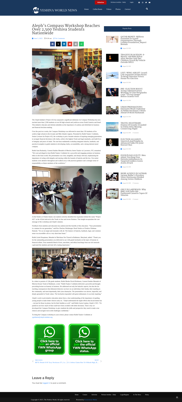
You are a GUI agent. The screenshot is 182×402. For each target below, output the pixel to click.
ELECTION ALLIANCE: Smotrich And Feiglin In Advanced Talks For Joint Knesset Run (132, 142)
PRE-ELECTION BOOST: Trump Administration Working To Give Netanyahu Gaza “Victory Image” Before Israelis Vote (134, 92)
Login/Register (124, 394)
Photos (118, 9)
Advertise (94, 394)
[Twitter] (146, 2)
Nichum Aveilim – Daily (118, 2)
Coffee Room (97, 9)
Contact (128, 9)
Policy (147, 394)
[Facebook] (139, 2)
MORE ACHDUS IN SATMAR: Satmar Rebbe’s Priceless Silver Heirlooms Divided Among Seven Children (134, 176)
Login (131, 2)
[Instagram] (142, 2)
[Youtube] (149, 2)
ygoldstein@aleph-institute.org (42, 317)
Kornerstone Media (90, 400)
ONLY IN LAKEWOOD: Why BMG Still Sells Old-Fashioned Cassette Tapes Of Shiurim (134, 192)
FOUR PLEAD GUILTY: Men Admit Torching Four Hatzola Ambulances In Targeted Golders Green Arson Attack (133, 159)
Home (86, 9)
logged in (46, 383)
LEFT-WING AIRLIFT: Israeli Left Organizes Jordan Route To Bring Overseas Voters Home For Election (134, 75)
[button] (147, 8)
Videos (108, 9)
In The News (137, 394)
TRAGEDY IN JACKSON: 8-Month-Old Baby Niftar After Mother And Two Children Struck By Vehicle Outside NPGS (133, 58)
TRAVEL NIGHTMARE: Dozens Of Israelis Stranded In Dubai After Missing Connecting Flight (133, 126)
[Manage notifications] (177, 397)
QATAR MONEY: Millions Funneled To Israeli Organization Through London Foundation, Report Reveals (134, 40)
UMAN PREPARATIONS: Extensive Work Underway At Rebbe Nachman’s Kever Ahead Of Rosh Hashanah (133, 109)
